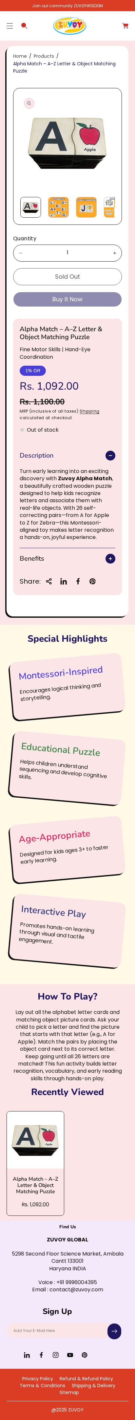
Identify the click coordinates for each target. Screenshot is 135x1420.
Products (44, 56)
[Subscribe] (114, 1331)
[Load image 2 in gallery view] (58, 207)
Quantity (24, 238)
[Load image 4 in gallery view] (114, 207)
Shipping (90, 411)
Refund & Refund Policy (86, 1378)
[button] (10, 26)
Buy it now (67, 299)
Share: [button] (30, 581)
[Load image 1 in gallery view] (30, 207)
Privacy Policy (37, 1378)
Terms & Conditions (42, 1385)
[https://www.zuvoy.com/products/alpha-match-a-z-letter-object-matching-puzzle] (63, 581)
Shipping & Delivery (93, 1385)
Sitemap (69, 1392)
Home (20, 56)
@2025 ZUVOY (67, 1410)
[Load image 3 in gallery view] (86, 207)
